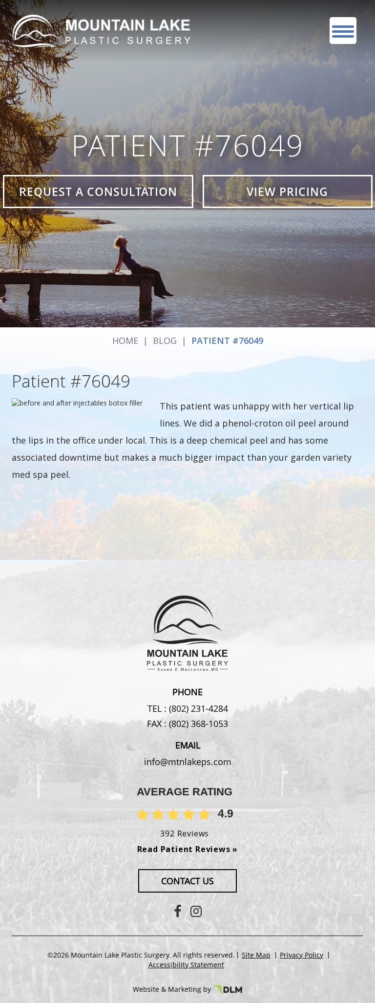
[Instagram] (196, 911)
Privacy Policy (301, 955)
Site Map (256, 955)
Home (125, 340)
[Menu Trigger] (343, 30)
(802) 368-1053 (197, 723)
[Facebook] (177, 911)
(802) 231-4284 (197, 708)
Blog (165, 340)
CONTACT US (187, 881)
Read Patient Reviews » (187, 849)
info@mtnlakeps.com (187, 762)
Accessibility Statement (186, 964)
